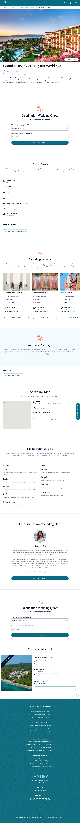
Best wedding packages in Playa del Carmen (40, 758)
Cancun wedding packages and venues (40, 711)
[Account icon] (70, 3)
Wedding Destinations (13, 7)
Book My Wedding (78, 411)
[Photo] (40, 35)
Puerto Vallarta (30, 7)
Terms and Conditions (40, 808)
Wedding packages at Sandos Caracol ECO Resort (40, 750)
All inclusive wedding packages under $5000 (40, 728)
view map (54, 420)
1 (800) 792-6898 (41, 790)
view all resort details (15, 231)
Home (4, 7)
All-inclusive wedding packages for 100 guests (40, 766)
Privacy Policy (40, 811)
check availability (40, 578)
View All (71, 60)
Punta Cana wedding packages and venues (40, 714)
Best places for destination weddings (40, 763)
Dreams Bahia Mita (43, 657)
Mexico (23, 7)
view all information (13, 375)
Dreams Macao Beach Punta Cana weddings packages (40, 744)
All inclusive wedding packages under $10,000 (40, 734)
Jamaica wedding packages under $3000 (40, 725)
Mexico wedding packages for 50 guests (40, 761)
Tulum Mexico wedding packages (40, 717)
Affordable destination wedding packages (40, 731)
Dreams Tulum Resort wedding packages (40, 747)
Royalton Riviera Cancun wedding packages (40, 741)
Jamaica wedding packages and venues (40, 708)
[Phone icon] (65, 3)
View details (58, 688)
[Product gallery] (40, 35)
